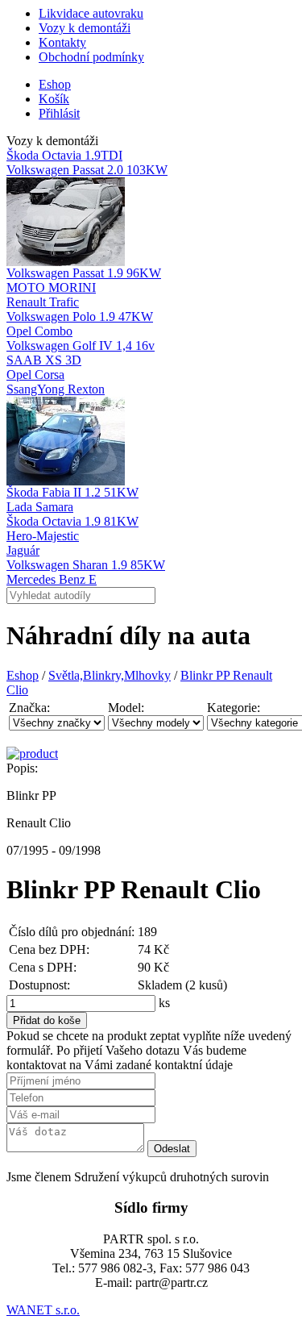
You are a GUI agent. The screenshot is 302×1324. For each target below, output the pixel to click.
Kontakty (62, 42)
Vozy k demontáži (84, 28)
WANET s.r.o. (43, 1310)
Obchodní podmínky (91, 57)
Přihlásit (59, 113)
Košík (54, 99)
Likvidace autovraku (91, 13)
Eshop (55, 84)
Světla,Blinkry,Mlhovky (109, 675)
